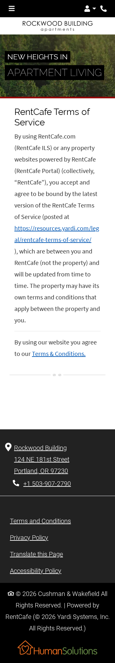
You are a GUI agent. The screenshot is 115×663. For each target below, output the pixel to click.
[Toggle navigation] (11, 9)
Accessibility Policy (35, 571)
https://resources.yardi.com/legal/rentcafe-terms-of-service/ (56, 234)
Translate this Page (36, 554)
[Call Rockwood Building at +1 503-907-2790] (103, 9)
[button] (90, 9)
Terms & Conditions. (59, 354)
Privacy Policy (29, 537)
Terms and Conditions (40, 521)
